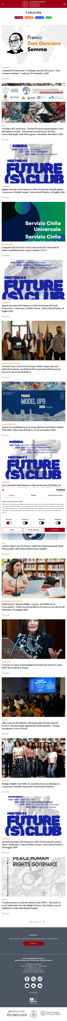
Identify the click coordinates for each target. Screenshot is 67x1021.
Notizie (29, 17)
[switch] (25, 522)
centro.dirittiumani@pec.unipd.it (33, 972)
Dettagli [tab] (33, 495)
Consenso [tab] (11, 495)
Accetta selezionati (33, 530)
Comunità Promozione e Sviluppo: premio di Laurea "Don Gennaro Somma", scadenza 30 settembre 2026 (31, 72)
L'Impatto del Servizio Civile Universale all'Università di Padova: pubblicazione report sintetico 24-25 (30, 249)
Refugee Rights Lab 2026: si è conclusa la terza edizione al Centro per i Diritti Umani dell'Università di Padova (30, 785)
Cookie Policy (33, 992)
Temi (49, 17)
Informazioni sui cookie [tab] (55, 495)
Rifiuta (12, 530)
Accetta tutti (54, 530)
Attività (39, 17)
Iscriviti (33, 943)
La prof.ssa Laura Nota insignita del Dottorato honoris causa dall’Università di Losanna (32, 666)
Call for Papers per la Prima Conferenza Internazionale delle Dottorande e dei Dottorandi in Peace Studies (32, 547)
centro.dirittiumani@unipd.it (33, 970)
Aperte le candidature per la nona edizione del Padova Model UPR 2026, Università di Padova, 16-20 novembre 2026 (32, 428)
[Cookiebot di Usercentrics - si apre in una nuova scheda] (57, 490)
